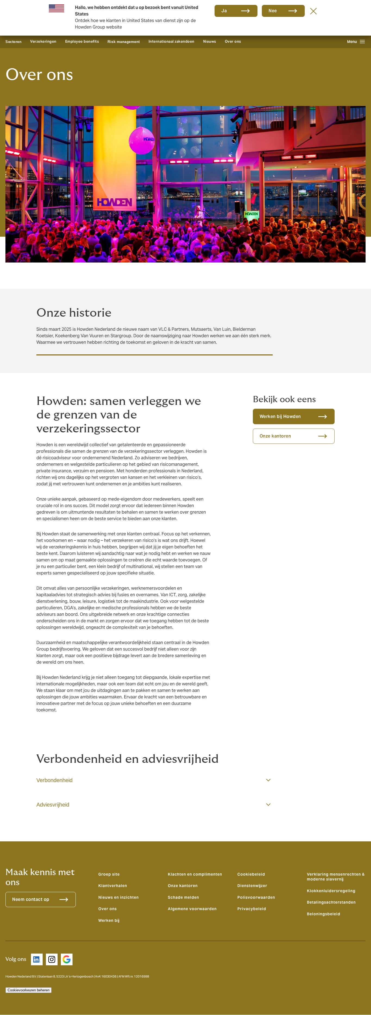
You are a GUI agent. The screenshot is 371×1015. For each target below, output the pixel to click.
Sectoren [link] (13, 42)
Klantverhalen (112, 885)
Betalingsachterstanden (331, 902)
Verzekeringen (43, 41)
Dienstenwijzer (252, 885)
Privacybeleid (251, 908)
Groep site (109, 874)
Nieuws (209, 41)
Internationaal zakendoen (171, 41)
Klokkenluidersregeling (331, 890)
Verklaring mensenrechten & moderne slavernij (336, 877)
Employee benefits (82, 41)
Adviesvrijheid (52, 805)
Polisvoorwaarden (256, 897)
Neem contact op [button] (30, 899)
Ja (224, 11)
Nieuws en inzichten (118, 897)
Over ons (233, 41)
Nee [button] (273, 11)
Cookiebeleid (251, 874)
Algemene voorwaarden (192, 908)
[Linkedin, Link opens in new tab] (37, 959)
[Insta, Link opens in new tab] (52, 959)
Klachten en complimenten (195, 874)
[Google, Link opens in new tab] (67, 959)
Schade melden (183, 897)
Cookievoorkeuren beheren (28, 990)
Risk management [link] (124, 42)
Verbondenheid (54, 780)
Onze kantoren (183, 885)
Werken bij (109, 920)
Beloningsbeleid (323, 913)
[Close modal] (313, 10)
